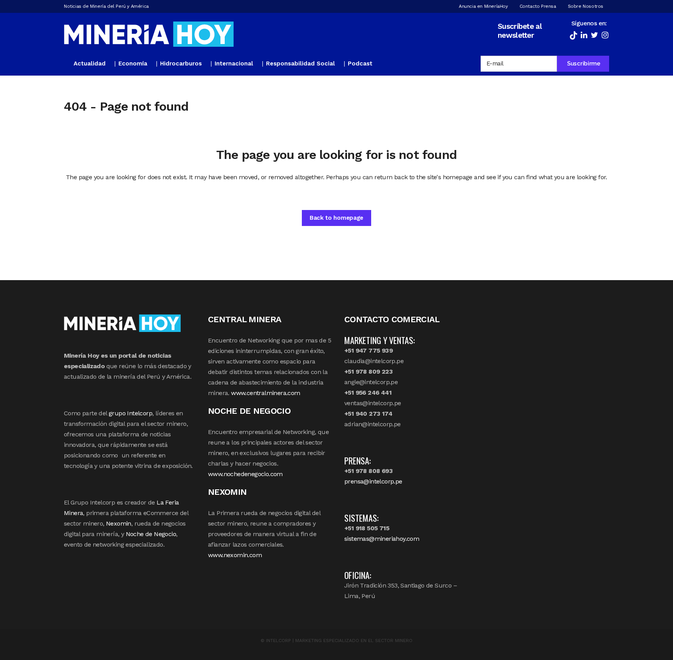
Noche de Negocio (151, 534)
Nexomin (118, 523)
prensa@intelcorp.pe (373, 481)
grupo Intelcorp (130, 413)
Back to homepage (336, 217)
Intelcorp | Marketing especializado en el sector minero (339, 640)
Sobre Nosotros (585, 6)
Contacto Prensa (538, 6)
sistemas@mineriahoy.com (381, 538)
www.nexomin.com (235, 555)
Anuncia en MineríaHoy (483, 6)
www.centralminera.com (265, 393)
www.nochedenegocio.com (245, 474)
